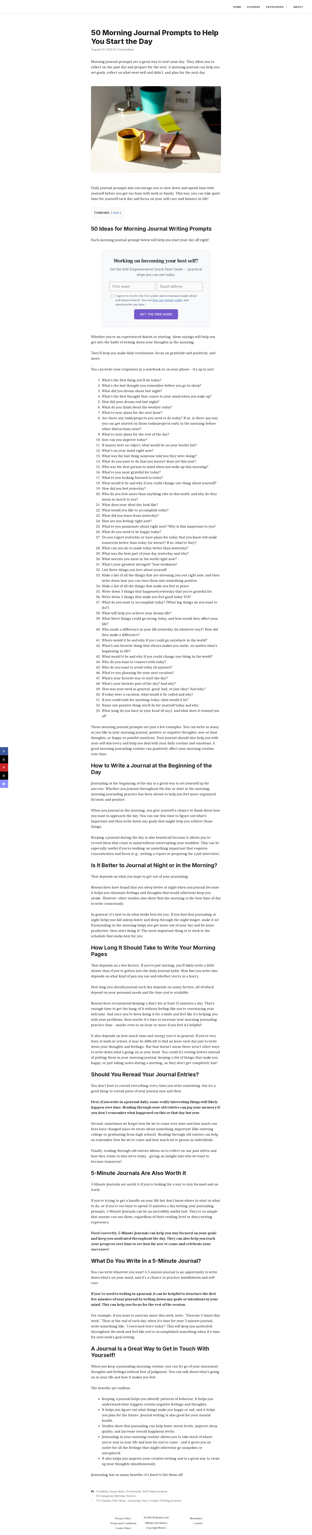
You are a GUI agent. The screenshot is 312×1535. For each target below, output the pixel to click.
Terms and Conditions (123, 1523)
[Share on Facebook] (4, 751)
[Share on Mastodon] (4, 784)
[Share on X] (4, 759)
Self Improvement (155, 1491)
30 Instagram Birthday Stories (116, 1496)
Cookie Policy (123, 1528)
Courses (253, 6)
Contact (198, 1523)
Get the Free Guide (156, 314)
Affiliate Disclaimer (156, 1523)
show (116, 213)
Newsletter (196, 1518)
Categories (275, 6)
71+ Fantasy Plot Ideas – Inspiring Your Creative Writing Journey (138, 1501)
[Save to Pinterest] (4, 768)
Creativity (102, 1491)
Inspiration (117, 1491)
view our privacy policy (167, 300)
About (298, 6)
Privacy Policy (123, 1518)
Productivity (133, 1491)
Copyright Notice (156, 1528)
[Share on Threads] (4, 776)
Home (237, 6)
